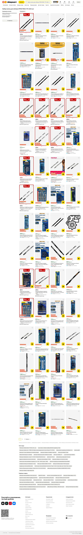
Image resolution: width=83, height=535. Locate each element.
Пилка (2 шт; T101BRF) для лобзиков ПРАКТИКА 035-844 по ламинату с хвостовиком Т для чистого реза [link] (26, 208)
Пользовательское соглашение (14, 532)
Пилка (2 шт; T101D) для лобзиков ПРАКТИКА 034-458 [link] (26, 264)
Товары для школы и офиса (30, 519)
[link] (28, 448)
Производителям (69, 502)
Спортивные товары (29, 521)
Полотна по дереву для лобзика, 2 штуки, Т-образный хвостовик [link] (57, 264)
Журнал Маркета (49, 507)
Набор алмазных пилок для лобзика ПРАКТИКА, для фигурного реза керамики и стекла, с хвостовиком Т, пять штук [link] (26, 321)
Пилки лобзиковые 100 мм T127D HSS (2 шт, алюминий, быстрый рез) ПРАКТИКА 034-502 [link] (72, 94)
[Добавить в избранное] (32, 14)
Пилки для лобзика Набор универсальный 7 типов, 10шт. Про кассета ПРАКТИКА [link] (57, 208)
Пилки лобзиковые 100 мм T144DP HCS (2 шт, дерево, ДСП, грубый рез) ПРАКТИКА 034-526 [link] (57, 349)
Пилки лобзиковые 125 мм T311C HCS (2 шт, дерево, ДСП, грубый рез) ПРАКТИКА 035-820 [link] (72, 321)
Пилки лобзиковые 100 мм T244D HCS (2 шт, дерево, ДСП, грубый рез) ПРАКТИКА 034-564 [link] (26, 433)
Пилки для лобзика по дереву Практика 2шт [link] (56, 65)
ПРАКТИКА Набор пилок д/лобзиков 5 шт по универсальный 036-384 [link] (41, 433)
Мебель (26, 500)
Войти (78, 2)
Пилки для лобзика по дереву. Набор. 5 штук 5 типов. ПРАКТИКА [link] (41, 236)
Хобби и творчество (29, 514)
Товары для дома (28, 509)
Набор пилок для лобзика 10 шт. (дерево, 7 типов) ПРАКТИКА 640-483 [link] (57, 404)
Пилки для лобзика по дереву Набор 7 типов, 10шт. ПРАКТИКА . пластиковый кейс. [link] (41, 264)
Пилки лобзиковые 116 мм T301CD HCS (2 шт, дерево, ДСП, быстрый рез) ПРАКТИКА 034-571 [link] (26, 236)
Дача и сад (27, 516)
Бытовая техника (28, 502)
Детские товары (28, 526)
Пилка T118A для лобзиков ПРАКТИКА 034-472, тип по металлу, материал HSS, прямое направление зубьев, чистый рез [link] (72, 121)
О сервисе (48, 504)
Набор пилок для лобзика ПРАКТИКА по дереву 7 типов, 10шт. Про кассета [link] (25, 151)
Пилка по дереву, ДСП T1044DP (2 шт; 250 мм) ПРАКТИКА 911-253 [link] (57, 94)
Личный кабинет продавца (51, 517)
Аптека (26, 511)
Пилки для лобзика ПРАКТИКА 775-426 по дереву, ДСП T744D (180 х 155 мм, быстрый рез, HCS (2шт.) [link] (42, 94)
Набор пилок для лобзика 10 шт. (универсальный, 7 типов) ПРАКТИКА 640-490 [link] (41, 321)
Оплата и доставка (49, 500)
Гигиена (26, 504)
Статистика (5, 532)
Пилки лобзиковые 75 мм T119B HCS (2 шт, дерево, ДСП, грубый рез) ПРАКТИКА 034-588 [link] (72, 376)
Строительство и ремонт (30, 524)
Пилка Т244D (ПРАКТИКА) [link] (71, 432)
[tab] (5, 5)
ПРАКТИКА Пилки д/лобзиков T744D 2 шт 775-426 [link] (41, 36)
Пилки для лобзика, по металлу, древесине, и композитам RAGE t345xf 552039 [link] (57, 433)
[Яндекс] (80, 533)
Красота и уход (28, 512)
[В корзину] (32, 31)
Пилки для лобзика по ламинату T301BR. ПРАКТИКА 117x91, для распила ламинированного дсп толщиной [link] (41, 292)
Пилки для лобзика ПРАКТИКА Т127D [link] (72, 65)
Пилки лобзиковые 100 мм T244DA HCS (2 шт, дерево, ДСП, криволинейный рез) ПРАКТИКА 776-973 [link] (72, 208)
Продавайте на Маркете (50, 519)
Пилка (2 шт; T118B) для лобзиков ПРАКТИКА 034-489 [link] (26, 349)
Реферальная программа (70, 500)
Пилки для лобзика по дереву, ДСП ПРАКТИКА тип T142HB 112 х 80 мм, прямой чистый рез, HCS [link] (26, 404)
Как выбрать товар (49, 499)
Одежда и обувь (28, 507)
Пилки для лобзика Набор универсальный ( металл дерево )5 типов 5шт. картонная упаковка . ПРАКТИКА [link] (72, 150)
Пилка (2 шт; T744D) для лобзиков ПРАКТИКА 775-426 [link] (57, 36)
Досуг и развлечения (29, 499)
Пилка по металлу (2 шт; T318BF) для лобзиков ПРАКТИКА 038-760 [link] (57, 121)
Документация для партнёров (51, 521)
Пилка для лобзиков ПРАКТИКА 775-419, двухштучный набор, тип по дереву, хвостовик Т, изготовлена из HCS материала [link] (41, 121)
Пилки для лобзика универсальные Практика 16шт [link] (41, 65)
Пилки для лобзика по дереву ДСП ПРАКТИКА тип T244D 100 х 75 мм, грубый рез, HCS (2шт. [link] (57, 321)
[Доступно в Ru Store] (14, 504)
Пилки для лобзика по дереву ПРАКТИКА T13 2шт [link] (71, 292)
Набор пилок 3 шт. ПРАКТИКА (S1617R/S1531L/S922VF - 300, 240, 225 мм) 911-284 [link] (57, 292)
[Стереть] (49, 2)
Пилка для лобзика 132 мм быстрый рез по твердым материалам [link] (26, 376)
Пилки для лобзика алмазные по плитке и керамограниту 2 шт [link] (57, 180)
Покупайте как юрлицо (50, 502)
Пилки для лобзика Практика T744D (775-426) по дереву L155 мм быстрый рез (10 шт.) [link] (26, 65)
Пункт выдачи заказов (70, 504)
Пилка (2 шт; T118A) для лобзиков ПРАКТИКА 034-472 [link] (72, 180)
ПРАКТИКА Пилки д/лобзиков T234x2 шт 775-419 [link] (72, 236)
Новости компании (69, 499)
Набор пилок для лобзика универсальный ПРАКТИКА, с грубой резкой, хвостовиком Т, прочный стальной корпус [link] (25, 292)
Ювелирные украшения (29, 528)
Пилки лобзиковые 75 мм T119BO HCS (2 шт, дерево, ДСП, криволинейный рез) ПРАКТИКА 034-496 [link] (41, 179)
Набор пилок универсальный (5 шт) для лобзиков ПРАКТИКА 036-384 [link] (41, 349)
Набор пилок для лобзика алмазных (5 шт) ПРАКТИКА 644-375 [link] (26, 94)
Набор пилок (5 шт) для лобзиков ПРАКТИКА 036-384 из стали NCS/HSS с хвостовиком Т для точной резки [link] (26, 180)
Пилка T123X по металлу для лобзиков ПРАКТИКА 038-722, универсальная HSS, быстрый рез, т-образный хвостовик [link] (26, 121)
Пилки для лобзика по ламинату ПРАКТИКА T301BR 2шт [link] (72, 349)
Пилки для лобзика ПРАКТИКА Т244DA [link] (41, 404)
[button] (22, 11)
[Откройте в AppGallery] (10, 504)
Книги (26, 517)
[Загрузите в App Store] (2, 504)
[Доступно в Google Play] (6, 504)
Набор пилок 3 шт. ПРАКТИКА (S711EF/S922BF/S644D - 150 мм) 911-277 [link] (41, 376)
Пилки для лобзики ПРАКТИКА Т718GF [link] (56, 376)
